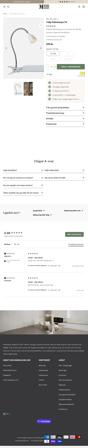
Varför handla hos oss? (61, 83)
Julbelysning (43, 375)
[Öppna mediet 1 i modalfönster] (23, 48)
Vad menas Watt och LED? (55, 178)
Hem (5, 14)
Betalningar (62, 370)
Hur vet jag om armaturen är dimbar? (18, 178)
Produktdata (81, 76)
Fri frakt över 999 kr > (61, 91)
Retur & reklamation (65, 380)
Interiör (41, 380)
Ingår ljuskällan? (10, 170)
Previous (6, 48)
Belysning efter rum (72, 210)
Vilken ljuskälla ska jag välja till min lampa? (21, 193)
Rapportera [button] (53, 265)
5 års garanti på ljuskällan (67, 395)
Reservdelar (43, 385)
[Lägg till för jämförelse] (41, 25)
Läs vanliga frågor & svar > (69, 99)
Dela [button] (59, 265)
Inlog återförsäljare (65, 399)
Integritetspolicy (64, 390)
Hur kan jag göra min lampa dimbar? (18, 185)
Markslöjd (40, 438)
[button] (4, 6)
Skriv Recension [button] (74, 234)
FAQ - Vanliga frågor (65, 365)
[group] (15, 233)
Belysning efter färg (41, 215)
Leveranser (62, 375)
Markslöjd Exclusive (10, 370)
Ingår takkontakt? (52, 170)
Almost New (7, 365)
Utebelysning (43, 370)
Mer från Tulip (51, 19)
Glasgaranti (7, 375)
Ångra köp (62, 385)
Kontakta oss (63, 409)
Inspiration (37, 210)
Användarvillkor (37, 441)
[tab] (76, 244)
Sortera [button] (7, 244)
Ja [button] (48, 265)
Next (40, 48)
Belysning (42, 365)
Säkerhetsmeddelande (66, 404)
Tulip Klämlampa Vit (17, 14)
